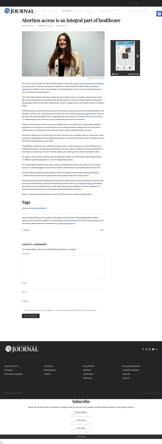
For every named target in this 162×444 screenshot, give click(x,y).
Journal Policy (88, 366)
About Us (126, 378)
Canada (33, 208)
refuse (38, 127)
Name (25, 283)
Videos (155, 11)
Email (25, 292)
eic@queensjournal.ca (65, 223)
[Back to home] (19, 11)
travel (53, 119)
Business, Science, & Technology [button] (110, 11)
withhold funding (85, 183)
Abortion (26, 208)
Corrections (48, 366)
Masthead (87, 370)
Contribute (8, 370)
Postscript (143, 11)
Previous (26, 230)
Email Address (81, 412)
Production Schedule (131, 370)
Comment (26, 254)
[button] (159, 14)
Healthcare (42, 208)
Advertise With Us (11, 366)
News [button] (44, 11)
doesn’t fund (84, 113)
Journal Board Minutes (131, 366)
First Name (81, 420)
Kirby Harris (27, 26)
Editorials (62, 26)
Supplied (100, 78)
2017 (76, 116)
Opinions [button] (79, 11)
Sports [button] (132, 11)
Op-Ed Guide (88, 374)
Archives (47, 374)
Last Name (81, 428)
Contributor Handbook (13, 374)
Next (101, 230)
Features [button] (54, 11)
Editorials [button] (67, 11)
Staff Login (87, 378)
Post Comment (30, 316)
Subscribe (126, 374)
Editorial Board (50, 370)
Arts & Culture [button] (90, 11)
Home (36, 11)
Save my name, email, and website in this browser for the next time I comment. (60, 310)
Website (25, 301)
